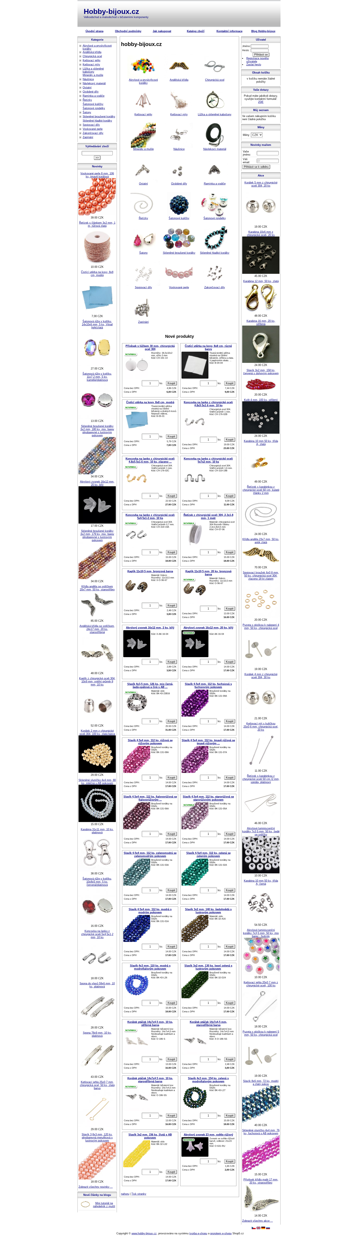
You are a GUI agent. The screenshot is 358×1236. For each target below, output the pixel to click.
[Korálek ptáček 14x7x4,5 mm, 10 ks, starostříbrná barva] (136, 1097)
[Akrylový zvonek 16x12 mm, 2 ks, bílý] (136, 643)
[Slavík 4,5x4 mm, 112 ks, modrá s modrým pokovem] (136, 928)
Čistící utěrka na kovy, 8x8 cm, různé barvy (208, 347)
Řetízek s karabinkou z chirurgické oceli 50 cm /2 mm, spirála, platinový (260, 779)
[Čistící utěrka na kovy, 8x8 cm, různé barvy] (194, 365)
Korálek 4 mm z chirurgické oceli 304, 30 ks (260, 676)
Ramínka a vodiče (215, 183)
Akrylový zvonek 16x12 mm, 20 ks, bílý (208, 627)
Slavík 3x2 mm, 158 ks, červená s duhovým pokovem (261, 372)
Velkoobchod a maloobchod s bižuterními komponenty (116, 17)
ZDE (261, 102)
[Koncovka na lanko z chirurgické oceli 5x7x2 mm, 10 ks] (194, 477)
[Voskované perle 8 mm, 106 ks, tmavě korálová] (97, 214)
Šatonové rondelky (214, 218)
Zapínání (143, 321)
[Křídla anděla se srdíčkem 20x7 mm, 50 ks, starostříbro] (97, 617)
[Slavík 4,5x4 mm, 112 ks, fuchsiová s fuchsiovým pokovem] (194, 703)
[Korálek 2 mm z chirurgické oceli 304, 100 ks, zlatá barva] (97, 771)
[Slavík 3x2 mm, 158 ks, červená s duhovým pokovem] (260, 391)
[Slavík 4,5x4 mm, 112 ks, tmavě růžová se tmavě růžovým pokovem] (194, 759)
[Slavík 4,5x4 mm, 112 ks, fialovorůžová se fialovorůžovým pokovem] (136, 815)
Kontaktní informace (229, 31)
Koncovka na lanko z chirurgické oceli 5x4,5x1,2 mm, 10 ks (150, 516)
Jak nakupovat (162, 31)
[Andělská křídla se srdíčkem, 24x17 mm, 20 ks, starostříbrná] (97, 670)
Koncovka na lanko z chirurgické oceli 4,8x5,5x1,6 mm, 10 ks (208, 404)
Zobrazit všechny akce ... (257, 1220)
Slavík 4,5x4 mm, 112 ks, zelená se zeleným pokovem (208, 854)
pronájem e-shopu (221, 1233)
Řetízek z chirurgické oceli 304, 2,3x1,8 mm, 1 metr (208, 516)
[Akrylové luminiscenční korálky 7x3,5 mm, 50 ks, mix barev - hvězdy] (260, 974)
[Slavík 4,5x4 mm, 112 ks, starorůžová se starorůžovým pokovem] (194, 815)
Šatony (143, 252)
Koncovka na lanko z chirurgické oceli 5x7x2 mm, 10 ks (208, 460)
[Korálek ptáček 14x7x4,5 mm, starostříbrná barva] (194, 1041)
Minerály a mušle (143, 149)
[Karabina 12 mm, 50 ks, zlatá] (260, 312)
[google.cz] (258, 1228)
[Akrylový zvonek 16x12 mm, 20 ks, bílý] (194, 643)
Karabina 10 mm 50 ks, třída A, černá (261, 882)
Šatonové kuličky (179, 218)
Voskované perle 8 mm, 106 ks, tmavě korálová (97, 175)
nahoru (125, 1193)
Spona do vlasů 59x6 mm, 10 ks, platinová (97, 985)
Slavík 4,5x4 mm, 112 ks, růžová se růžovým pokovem (150, 742)
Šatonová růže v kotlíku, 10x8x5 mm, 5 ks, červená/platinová (97, 881)
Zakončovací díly (214, 287)
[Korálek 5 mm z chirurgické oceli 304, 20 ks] (260, 223)
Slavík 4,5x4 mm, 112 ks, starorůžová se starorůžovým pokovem (208, 798)
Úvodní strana (94, 31)
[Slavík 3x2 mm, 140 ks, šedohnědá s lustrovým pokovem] (194, 928)
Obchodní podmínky (128, 31)
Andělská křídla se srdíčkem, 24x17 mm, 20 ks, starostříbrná (97, 629)
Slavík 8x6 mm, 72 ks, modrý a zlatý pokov (261, 1082)
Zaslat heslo (253, 64)
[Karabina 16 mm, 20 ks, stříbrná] (260, 361)
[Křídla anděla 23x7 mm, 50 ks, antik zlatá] (260, 564)
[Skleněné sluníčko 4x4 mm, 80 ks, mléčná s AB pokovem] (97, 821)
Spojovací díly (143, 287)
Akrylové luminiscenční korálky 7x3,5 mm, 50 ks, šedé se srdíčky (260, 831)
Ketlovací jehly (143, 114)
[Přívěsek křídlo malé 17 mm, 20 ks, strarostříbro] (260, 1212)
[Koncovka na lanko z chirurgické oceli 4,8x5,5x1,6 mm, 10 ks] (194, 421)
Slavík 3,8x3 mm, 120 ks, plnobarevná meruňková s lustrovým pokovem (97, 1137)
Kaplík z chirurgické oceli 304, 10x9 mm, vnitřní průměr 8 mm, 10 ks (97, 681)
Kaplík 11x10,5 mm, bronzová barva (150, 571)
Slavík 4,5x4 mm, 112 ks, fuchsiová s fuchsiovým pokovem (208, 685)
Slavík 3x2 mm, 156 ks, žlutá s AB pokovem (150, 1136)
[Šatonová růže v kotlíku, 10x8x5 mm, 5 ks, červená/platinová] (97, 922)
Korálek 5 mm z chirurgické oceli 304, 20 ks (260, 184)
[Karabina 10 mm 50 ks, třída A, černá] (260, 921)
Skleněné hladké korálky (214, 252)
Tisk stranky (138, 1193)
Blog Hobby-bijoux (263, 31)
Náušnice (179, 149)
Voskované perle (179, 287)
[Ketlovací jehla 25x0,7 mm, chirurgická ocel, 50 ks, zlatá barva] (97, 1126)
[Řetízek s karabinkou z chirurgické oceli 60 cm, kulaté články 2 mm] (260, 530)
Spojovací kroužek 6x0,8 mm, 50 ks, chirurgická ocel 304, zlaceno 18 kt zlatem (261, 575)
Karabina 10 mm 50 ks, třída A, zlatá (261, 442)
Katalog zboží (195, 31)
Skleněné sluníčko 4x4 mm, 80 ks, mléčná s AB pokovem (97, 782)
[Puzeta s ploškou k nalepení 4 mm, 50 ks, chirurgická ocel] (260, 665)
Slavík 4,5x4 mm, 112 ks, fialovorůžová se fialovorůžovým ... (150, 798)
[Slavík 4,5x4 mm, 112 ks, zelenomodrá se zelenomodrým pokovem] (136, 872)
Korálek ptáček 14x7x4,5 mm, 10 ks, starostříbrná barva (150, 1080)
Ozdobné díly (179, 183)
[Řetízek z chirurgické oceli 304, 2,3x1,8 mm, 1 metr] (194, 534)
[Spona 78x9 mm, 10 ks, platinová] (97, 1073)
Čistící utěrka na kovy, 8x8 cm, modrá (150, 402)
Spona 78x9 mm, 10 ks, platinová (97, 1034)
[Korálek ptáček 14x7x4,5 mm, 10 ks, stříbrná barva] (136, 1041)
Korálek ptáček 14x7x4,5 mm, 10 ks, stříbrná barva (150, 1023)
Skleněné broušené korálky (179, 252)
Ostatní (143, 183)
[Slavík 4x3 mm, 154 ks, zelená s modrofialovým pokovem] (194, 1097)
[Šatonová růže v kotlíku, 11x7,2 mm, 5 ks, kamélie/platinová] (97, 417)
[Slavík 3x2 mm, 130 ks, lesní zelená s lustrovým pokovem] (194, 984)
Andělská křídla (179, 79)
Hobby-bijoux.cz (111, 11)
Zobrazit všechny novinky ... (96, 1186)
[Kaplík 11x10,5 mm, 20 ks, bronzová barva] (194, 590)
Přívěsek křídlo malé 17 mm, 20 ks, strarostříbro (260, 1181)
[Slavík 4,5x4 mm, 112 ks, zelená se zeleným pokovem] (194, 872)
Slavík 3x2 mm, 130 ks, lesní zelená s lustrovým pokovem (208, 967)
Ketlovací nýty (179, 114)
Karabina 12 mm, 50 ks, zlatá (261, 281)
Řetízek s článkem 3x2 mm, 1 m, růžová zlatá (97, 224)
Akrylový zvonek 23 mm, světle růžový (208, 1134)
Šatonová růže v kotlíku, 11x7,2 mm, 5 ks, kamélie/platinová (97, 376)
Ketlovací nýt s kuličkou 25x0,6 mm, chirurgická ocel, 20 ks (260, 726)
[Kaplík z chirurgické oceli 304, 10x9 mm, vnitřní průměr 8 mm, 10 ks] (97, 722)
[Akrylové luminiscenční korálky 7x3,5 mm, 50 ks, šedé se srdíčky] (260, 872)
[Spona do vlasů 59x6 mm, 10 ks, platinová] (97, 1024)
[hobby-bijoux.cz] (254, 1228)
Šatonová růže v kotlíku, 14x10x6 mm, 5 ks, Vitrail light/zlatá (97, 324)
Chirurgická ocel (214, 79)
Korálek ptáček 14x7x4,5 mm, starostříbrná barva (208, 1023)
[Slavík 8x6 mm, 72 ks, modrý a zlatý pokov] (260, 1122)
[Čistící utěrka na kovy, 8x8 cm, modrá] (136, 418)
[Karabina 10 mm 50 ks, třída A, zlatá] (260, 478)
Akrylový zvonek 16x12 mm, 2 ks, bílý (150, 627)
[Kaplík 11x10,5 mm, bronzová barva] (136, 587)
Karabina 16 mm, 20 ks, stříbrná (261, 322)
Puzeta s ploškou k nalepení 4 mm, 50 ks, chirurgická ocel (261, 626)
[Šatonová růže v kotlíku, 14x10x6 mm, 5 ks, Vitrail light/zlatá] (97, 365)
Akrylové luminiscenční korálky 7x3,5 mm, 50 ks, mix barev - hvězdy (261, 933)
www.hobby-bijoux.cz (144, 1233)
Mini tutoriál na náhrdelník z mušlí (104, 1205)
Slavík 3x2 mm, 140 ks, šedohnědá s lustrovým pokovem (208, 911)
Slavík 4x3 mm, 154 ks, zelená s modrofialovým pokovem (208, 1080)
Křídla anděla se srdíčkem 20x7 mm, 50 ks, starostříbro (97, 588)
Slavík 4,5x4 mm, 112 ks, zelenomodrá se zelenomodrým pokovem (150, 854)
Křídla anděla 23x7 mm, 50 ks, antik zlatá (260, 541)
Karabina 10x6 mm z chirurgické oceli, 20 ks (261, 233)
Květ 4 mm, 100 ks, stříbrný (261, 399)
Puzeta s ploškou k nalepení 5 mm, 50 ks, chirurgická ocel (261, 1033)
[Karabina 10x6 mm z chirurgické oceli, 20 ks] (260, 272)
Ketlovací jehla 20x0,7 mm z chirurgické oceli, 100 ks (261, 984)
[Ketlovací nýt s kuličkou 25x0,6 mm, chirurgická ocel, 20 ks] (260, 767)
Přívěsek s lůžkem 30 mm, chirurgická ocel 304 (150, 347)
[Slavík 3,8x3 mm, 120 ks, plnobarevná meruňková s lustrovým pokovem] (97, 1178)
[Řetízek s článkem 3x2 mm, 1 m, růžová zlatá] (97, 263)
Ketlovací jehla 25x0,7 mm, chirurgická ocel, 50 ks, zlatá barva (97, 1085)
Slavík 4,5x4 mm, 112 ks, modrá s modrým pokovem (150, 911)
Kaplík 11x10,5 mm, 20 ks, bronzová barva (208, 573)
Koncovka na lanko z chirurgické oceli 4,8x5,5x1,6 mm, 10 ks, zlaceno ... (150, 460)
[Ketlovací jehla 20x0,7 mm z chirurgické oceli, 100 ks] (260, 1023)
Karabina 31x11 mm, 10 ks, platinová (97, 831)
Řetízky (143, 218)
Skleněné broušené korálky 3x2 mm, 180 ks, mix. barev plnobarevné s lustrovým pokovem (97, 431)
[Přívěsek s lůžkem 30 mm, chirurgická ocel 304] (136, 365)
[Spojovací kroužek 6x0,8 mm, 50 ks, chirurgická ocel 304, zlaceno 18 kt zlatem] (260, 616)
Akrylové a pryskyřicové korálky (143, 81)
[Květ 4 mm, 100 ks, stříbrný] (260, 432)
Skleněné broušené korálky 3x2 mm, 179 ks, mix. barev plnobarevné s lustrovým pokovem (97, 535)
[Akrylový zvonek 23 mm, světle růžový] (194, 1147)
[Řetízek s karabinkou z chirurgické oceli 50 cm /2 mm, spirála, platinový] (260, 820)
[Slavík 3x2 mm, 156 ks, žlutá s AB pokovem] (136, 1153)
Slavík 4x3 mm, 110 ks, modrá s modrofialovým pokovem (150, 967)
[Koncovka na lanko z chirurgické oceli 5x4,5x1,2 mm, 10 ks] (136, 534)
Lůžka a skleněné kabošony (214, 114)
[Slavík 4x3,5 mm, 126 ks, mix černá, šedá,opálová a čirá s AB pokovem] (136, 703)
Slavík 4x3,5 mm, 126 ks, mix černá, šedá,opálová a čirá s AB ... (150, 685)
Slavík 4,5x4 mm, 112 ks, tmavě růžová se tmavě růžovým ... (208, 742)
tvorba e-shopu (198, 1233)
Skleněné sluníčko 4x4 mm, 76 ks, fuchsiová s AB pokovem (260, 1132)
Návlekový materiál (214, 149)
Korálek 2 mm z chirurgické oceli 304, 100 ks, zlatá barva (97, 732)
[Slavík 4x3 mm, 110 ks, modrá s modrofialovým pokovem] (136, 984)
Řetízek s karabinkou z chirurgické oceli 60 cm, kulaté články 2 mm (261, 490)
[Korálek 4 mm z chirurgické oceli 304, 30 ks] (260, 715)
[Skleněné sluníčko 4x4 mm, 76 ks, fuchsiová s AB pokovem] (260, 1171)
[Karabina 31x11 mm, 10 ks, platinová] (97, 870)
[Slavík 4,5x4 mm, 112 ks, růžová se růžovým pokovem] (136, 759)
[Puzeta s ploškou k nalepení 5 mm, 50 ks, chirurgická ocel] (260, 1072)
